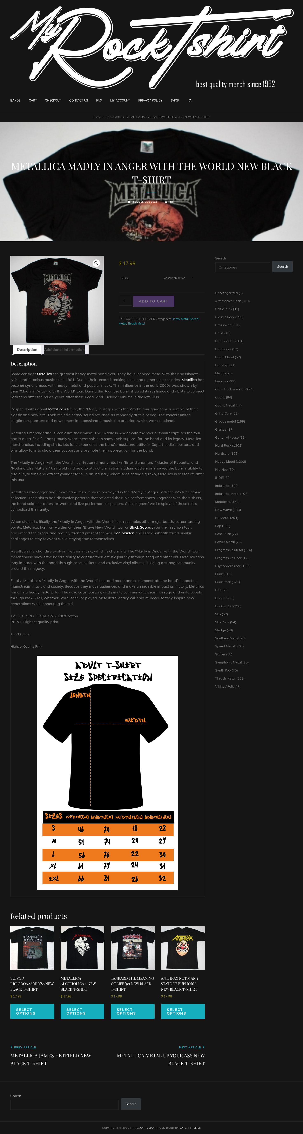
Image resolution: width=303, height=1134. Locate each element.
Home (97, 116)
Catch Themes (190, 1127)
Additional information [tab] (64, 349)
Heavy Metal (180, 319)
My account (120, 100)
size (125, 277)
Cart (33, 100)
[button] (96, 263)
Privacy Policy (150, 100)
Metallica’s (57, 409)
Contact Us (78, 100)
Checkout (53, 100)
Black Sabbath (142, 527)
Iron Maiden (124, 533)
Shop (175, 100)
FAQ (99, 100)
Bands (15, 100)
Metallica (44, 373)
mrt (172, 201)
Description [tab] (27, 349)
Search (220, 258)
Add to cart (153, 301)
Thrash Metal (113, 116)
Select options (26, 1011)
